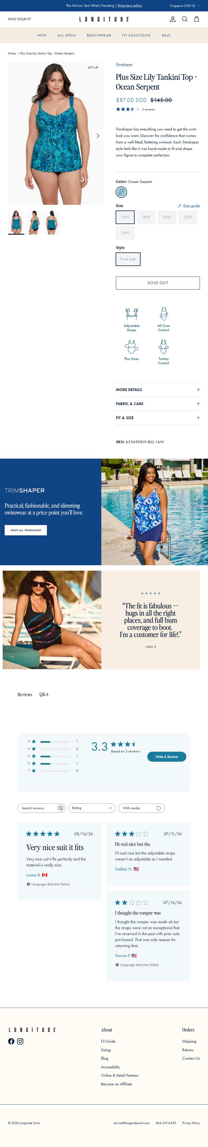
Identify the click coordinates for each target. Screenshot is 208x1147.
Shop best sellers (130, 5)
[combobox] (92, 808)
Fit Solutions (136, 35)
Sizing (106, 1049)
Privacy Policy (191, 1123)
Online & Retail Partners (119, 1075)
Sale (166, 35)
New (42, 35)
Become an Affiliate (116, 1084)
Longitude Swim (30, 1123)
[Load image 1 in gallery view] (56, 133)
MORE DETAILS (129, 389)
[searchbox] (37, 808)
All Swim (67, 35)
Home (12, 53)
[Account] (171, 19)
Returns (187, 1049)
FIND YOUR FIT (19, 19)
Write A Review (166, 756)
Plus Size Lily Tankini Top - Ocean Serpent (47, 53)
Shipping (189, 1041)
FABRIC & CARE (129, 403)
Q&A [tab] (44, 694)
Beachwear (99, 35)
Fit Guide (108, 1041)
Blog (104, 1058)
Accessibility (110, 1066)
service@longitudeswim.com (132, 1123)
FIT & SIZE (125, 417)
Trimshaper (124, 64)
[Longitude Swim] (104, 19)
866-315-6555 (166, 1123)
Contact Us (191, 1058)
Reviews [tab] (25, 694)
